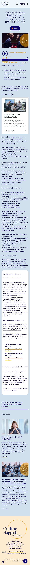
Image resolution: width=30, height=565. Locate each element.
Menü (22, 4)
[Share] (25, 561)
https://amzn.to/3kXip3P (21, 238)
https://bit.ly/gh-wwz (20, 240)
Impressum (8, 561)
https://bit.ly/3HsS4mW (20, 200)
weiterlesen (5, 456)
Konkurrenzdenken (16, 404)
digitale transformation (16, 402)
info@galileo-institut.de (8, 184)
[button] (3, 562)
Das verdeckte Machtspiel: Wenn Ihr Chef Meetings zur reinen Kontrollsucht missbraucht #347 (14, 481)
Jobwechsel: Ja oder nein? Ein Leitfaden (12, 438)
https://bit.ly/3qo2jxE (20, 219)
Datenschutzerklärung (19, 561)
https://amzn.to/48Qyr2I (21, 217)
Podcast (16, 28)
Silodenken (5, 406)
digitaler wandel (6, 404)
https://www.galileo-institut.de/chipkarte (13, 251)
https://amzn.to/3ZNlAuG (21, 198)
